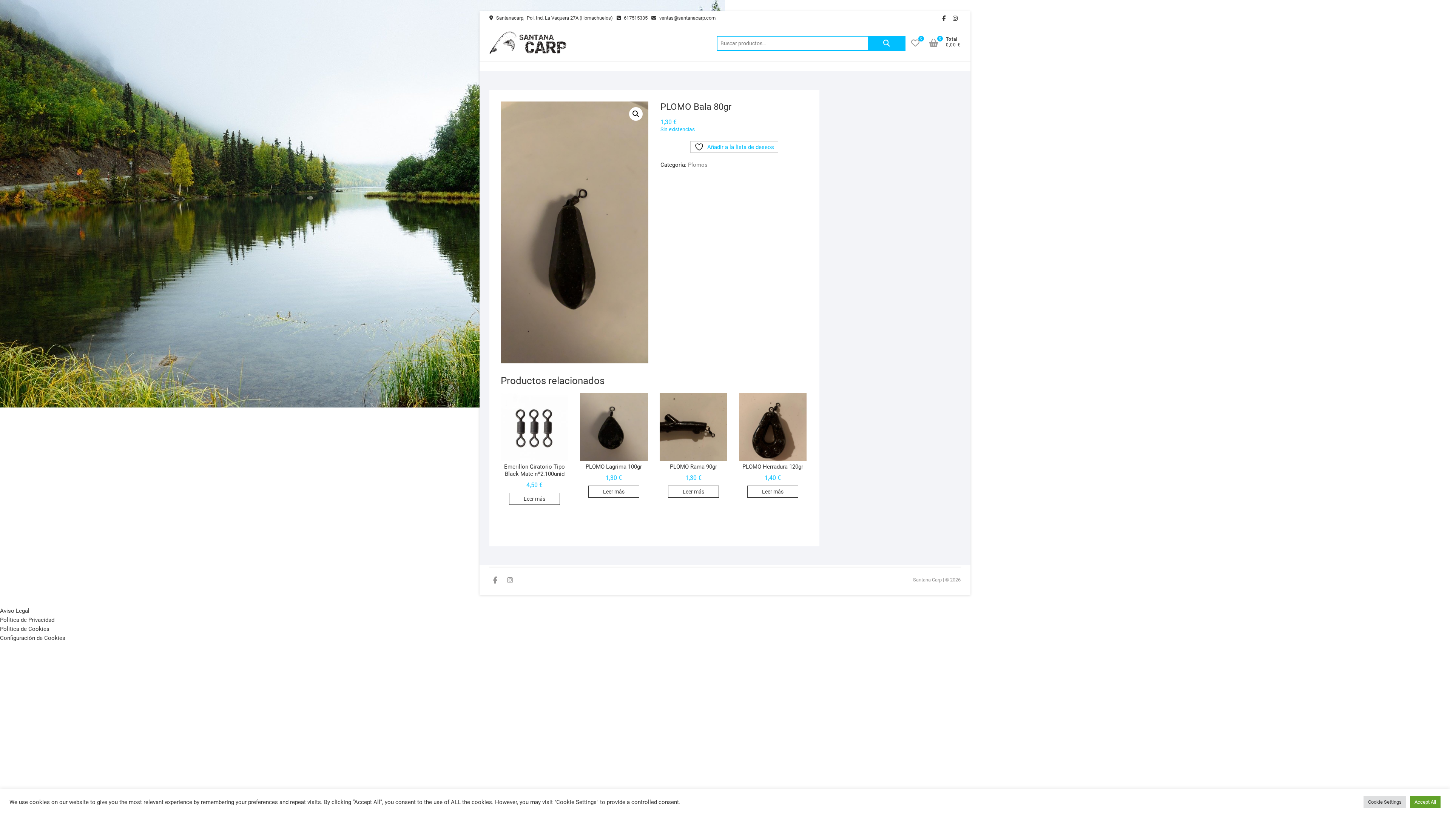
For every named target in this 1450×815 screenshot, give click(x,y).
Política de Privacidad (27, 620)
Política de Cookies (24, 629)
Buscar (886, 43)
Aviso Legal (14, 610)
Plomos (698, 164)
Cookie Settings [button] (1385, 802)
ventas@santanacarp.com (687, 18)
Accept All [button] (1425, 802)
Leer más (534, 499)
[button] (636, 114)
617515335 (635, 18)
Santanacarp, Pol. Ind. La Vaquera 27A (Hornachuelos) (554, 18)
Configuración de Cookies (32, 638)
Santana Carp (927, 580)
